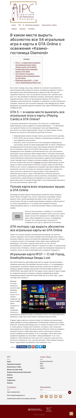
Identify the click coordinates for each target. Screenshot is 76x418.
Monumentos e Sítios (49, 25)
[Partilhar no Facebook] (21, 346)
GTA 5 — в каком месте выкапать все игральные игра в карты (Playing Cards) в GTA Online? (27, 65)
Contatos (31, 29)
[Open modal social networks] (44, 346)
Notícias (22, 29)
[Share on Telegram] (36, 346)
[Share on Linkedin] (29, 346)
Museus (14, 29)
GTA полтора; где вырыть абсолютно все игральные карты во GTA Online (27, 76)
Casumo (37, 162)
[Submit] (69, 392)
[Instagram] (46, 396)
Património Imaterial (32, 25)
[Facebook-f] (41, 396)
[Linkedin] (60, 396)
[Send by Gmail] (33, 346)
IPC (20, 25)
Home (14, 25)
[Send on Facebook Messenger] (40, 346)
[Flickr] (55, 396)
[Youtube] (51, 396)
